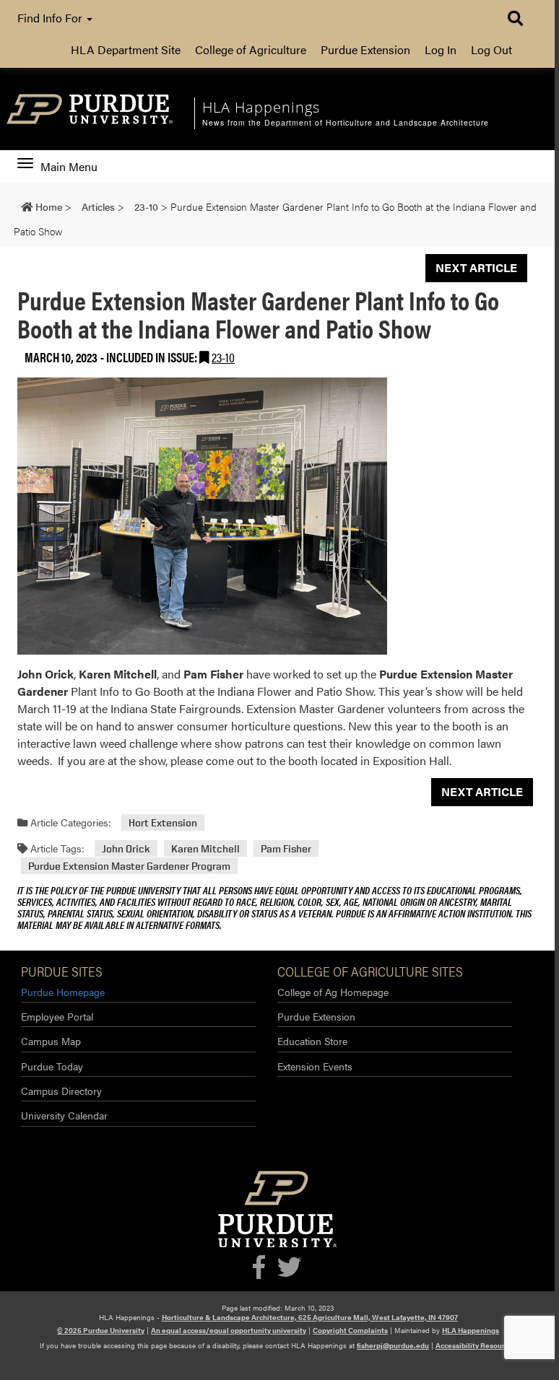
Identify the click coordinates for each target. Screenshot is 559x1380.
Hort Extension (163, 822)
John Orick (126, 848)
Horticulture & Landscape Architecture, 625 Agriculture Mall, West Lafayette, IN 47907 (310, 1317)
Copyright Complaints (350, 1330)
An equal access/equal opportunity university (228, 1330)
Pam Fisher (286, 848)
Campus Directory (61, 1090)
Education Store (312, 1041)
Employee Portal (57, 1016)
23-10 (223, 357)
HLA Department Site (126, 49)
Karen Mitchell (205, 848)
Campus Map (51, 1041)
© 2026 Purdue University (100, 1330)
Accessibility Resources (476, 1345)
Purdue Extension (365, 49)
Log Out (491, 49)
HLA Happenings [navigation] (261, 107)
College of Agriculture (250, 49)
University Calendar (64, 1115)
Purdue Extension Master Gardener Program (129, 866)
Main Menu (69, 166)
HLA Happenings (470, 1330)
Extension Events (314, 1066)
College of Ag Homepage (333, 991)
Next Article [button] (476, 267)
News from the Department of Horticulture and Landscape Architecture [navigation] (345, 123)
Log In (440, 49)
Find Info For (51, 17)
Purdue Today (52, 1066)
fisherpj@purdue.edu (393, 1345)
